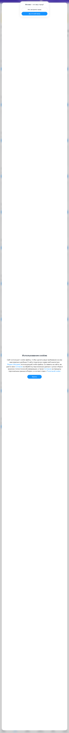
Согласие (18, 367)
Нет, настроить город (34, 9)
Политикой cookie (53, 371)
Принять (34, 377)
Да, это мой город (34, 13)
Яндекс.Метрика (13, 364)
